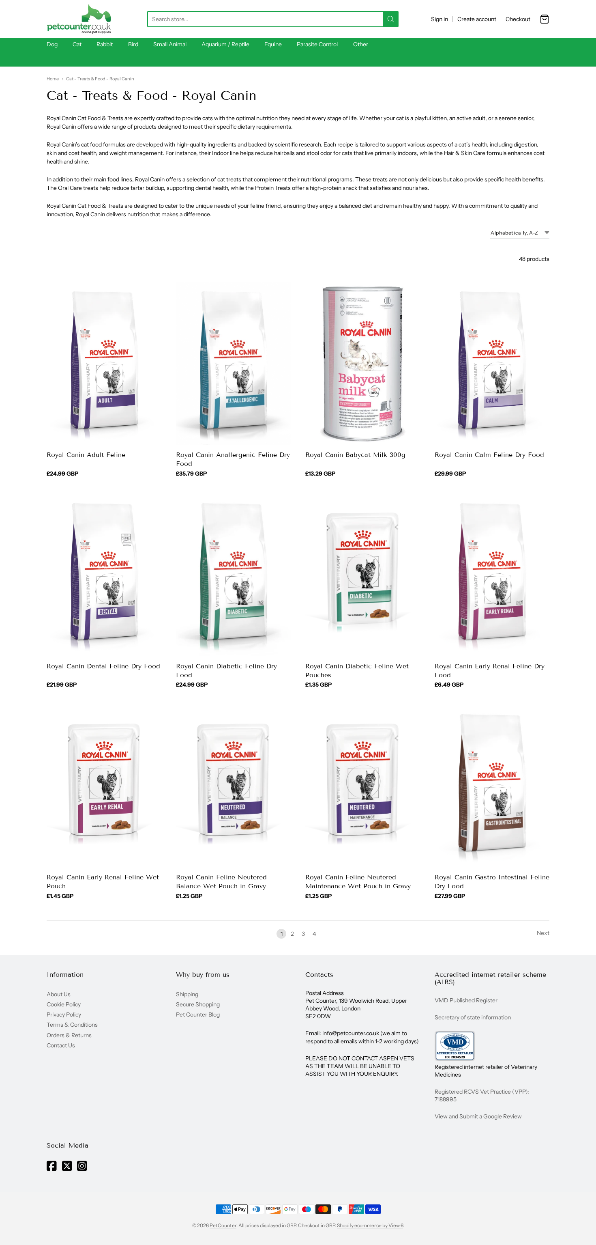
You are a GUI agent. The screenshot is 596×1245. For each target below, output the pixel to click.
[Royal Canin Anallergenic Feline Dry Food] (233, 363)
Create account (476, 19)
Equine (273, 44)
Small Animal (170, 44)
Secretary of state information (473, 1017)
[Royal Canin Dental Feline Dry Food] (104, 575)
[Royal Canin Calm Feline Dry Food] (492, 363)
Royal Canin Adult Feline (86, 455)
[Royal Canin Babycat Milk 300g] (362, 363)
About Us (59, 994)
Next (543, 933)
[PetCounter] (79, 19)
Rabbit (104, 44)
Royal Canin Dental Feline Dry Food (103, 666)
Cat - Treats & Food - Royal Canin (100, 79)
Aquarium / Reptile (225, 44)
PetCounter (223, 1225)
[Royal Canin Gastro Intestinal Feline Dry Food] (492, 786)
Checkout (518, 19)
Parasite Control (317, 44)
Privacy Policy (64, 1014)
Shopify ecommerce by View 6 (370, 1225)
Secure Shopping (198, 1004)
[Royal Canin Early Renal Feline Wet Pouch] (104, 786)
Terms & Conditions (72, 1024)
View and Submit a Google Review (478, 1116)
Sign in (439, 19)
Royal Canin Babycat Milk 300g (355, 455)
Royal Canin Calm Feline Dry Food (489, 455)
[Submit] (391, 19)
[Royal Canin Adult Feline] (104, 363)
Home (53, 79)
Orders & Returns (69, 1035)
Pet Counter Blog (198, 1014)
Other (360, 44)
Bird (133, 44)
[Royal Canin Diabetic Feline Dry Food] (233, 575)
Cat (77, 44)
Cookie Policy (64, 1004)
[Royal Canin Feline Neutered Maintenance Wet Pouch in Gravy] (362, 786)
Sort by (473, 233)
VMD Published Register (466, 1000)
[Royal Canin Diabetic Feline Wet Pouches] (362, 575)
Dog (52, 44)
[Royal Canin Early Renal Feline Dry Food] (492, 575)
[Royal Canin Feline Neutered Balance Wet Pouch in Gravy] (233, 786)
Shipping (187, 994)
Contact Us (61, 1045)
